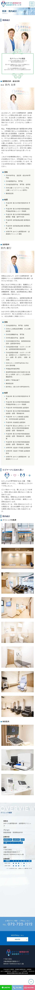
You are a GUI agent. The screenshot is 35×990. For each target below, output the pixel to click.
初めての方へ (17, 13)
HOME (17, 9)
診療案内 (17, 17)
